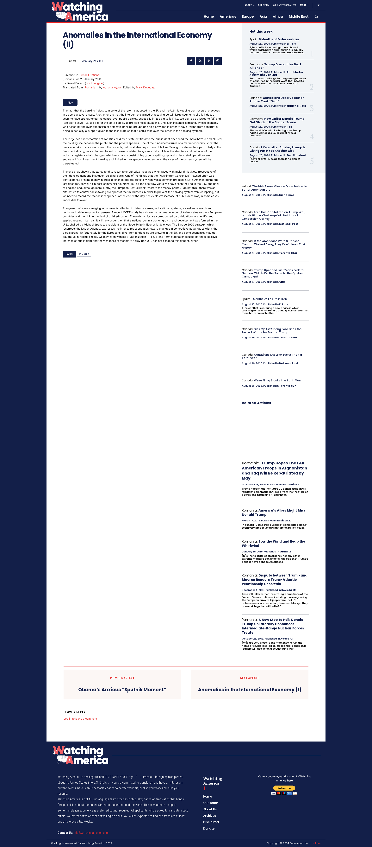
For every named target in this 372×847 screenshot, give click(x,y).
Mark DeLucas (145, 87)
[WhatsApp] (218, 61)
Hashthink (315, 843)
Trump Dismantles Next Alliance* (275, 66)
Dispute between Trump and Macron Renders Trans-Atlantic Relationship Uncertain (274, 579)
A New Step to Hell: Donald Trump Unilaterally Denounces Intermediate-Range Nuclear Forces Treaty (273, 626)
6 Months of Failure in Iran (279, 39)
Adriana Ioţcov (112, 87)
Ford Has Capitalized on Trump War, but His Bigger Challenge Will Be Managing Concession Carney (273, 215)
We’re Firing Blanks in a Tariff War (277, 380)
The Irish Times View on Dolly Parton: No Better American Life (275, 188)
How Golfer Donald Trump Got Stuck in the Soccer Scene (277, 120)
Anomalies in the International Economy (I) (249, 690)
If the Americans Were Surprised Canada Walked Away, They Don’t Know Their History (274, 244)
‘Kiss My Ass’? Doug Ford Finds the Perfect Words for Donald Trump (271, 330)
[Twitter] (318, 5)
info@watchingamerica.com (91, 833)
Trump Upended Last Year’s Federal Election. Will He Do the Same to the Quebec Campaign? (273, 273)
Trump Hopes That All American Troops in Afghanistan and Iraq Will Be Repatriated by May (274, 470)
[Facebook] (191, 61)
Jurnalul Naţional (89, 75)
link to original (94, 83)
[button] (316, 16)
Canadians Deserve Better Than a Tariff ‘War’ (277, 99)
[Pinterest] (209, 61)
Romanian (91, 87)
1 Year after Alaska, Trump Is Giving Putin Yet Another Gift (278, 149)
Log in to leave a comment (80, 718)
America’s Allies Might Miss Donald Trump (274, 512)
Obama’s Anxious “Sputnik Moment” (122, 690)
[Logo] (79, 11)
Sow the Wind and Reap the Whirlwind (273, 543)
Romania (84, 254)
